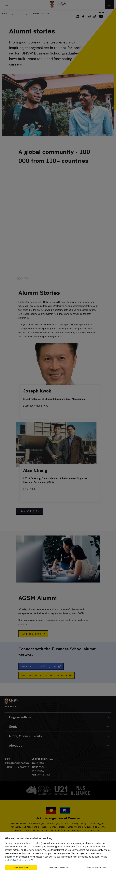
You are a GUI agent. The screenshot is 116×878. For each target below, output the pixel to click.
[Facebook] (83, 16)
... (19, 13)
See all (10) (29, 511)
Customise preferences (95, 867)
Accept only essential (58, 867)
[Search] (109, 4)
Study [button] (13, 726)
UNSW (4, 13)
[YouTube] (100, 16)
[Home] (58, 4)
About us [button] (15, 745)
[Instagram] (89, 16)
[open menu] (6, 4)
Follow (101, 13)
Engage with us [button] (20, 717)
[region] (58, 855)
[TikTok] (94, 16)
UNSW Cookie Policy (21, 860)
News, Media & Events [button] (25, 736)
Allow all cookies (20, 867)
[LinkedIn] (78, 16)
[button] (33, 633)
